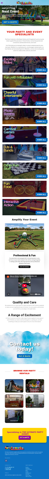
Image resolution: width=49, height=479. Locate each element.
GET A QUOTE (10, 22)
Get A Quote (24, 356)
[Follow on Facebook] (6, 460)
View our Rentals (24, 266)
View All (41, 70)
